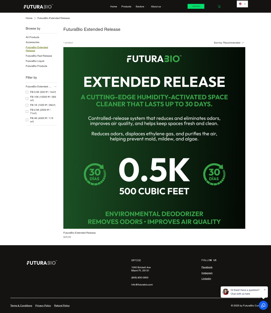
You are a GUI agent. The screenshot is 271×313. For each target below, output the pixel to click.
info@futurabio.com (142, 284)
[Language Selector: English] (242, 4)
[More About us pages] (162, 6)
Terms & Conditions (21, 305)
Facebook (207, 267)
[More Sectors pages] (146, 6)
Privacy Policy (43, 305)
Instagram (207, 273)
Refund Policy (62, 305)
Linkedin (206, 278)
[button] (219, 6)
